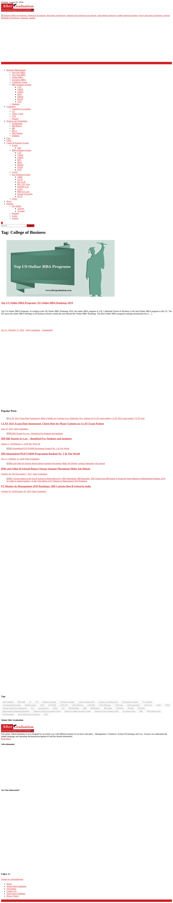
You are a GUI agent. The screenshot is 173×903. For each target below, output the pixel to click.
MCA (14, 131)
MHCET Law (23, 191)
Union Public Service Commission (29, 714)
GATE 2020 (91, 705)
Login (14, 216)
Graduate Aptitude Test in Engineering (15, 708)
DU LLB (21, 182)
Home (9, 884)
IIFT (19, 160)
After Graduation (33, 330)
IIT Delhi (131, 708)
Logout (15, 218)
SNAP (20, 99)
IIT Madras (141, 708)
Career (15, 145)
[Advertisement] (86, 42)
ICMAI (55, 708)
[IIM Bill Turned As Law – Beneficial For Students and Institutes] (86, 433)
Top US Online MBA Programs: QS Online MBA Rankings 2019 (37, 302)
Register (15, 213)
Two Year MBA (19, 75)
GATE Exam (119, 705)
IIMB (85, 708)
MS (13, 128)
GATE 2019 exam (77, 705)
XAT (19, 101)
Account (21, 211)
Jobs (19, 148)
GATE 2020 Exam (105, 705)
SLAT (20, 196)
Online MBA (17, 77)
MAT (19, 94)
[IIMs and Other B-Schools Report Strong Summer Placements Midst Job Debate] (86, 463)
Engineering (17, 123)
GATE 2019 (64, 705)
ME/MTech (17, 126)
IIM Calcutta (108, 708)
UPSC (9, 140)
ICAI (32, 708)
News (8, 201)
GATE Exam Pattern (133, 705)
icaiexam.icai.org (43, 708)
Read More (6, 739)
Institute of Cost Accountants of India (107, 711)
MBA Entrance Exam (154, 711)
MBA (141, 711)
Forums (9, 204)
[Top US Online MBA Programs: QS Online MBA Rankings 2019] (86, 268)
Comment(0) (47, 330)
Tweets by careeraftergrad (12, 879)
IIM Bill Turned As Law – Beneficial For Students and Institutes (36, 438)
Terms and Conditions (15, 893)
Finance (15, 119)
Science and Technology (16, 121)
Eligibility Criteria (30, 705)
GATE (15, 172)
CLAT (20, 179)
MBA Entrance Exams (21, 84)
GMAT (20, 92)
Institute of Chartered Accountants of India (47, 711)
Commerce (11, 106)
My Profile (16, 206)
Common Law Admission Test (108, 702)
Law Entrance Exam (128, 711)
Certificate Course (19, 82)
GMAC (158, 705)
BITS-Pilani (21, 702)
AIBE (19, 177)
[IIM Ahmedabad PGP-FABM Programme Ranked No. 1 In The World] (86, 448)
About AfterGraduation (16, 886)
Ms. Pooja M (34, 444)
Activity (20, 208)
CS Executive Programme (130, 702)
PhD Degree (17, 133)
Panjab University (25, 194)
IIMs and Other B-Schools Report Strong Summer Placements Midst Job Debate (45, 468)
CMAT (20, 89)
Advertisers (11, 889)
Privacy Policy (12, 896)
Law (8, 138)
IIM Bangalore (95, 708)
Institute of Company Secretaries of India (77, 711)
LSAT (20, 189)
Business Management (16, 70)
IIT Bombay (120, 708)
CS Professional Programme (12, 705)
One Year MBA (18, 72)
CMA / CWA (17, 114)
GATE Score (148, 705)
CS (13, 111)
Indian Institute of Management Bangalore (16, 711)
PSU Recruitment (8, 714)
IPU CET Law (23, 184)
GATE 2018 (52, 705)
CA (30, 702)
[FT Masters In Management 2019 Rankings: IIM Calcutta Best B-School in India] (86, 479)
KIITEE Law (23, 187)
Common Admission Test (86, 702)
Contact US (11, 891)
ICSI (63, 708)
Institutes (15, 104)
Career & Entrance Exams (17, 143)
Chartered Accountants (67, 702)
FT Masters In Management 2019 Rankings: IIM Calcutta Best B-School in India (46, 486)
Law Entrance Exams (21, 174)
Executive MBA (19, 80)
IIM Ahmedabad (74, 708)
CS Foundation (147, 702)
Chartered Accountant (21, 109)
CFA (14, 116)
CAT (19, 87)
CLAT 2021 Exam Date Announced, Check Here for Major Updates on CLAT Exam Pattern (52, 423)
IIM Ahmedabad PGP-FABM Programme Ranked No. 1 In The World (40, 453)
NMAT (20, 97)
